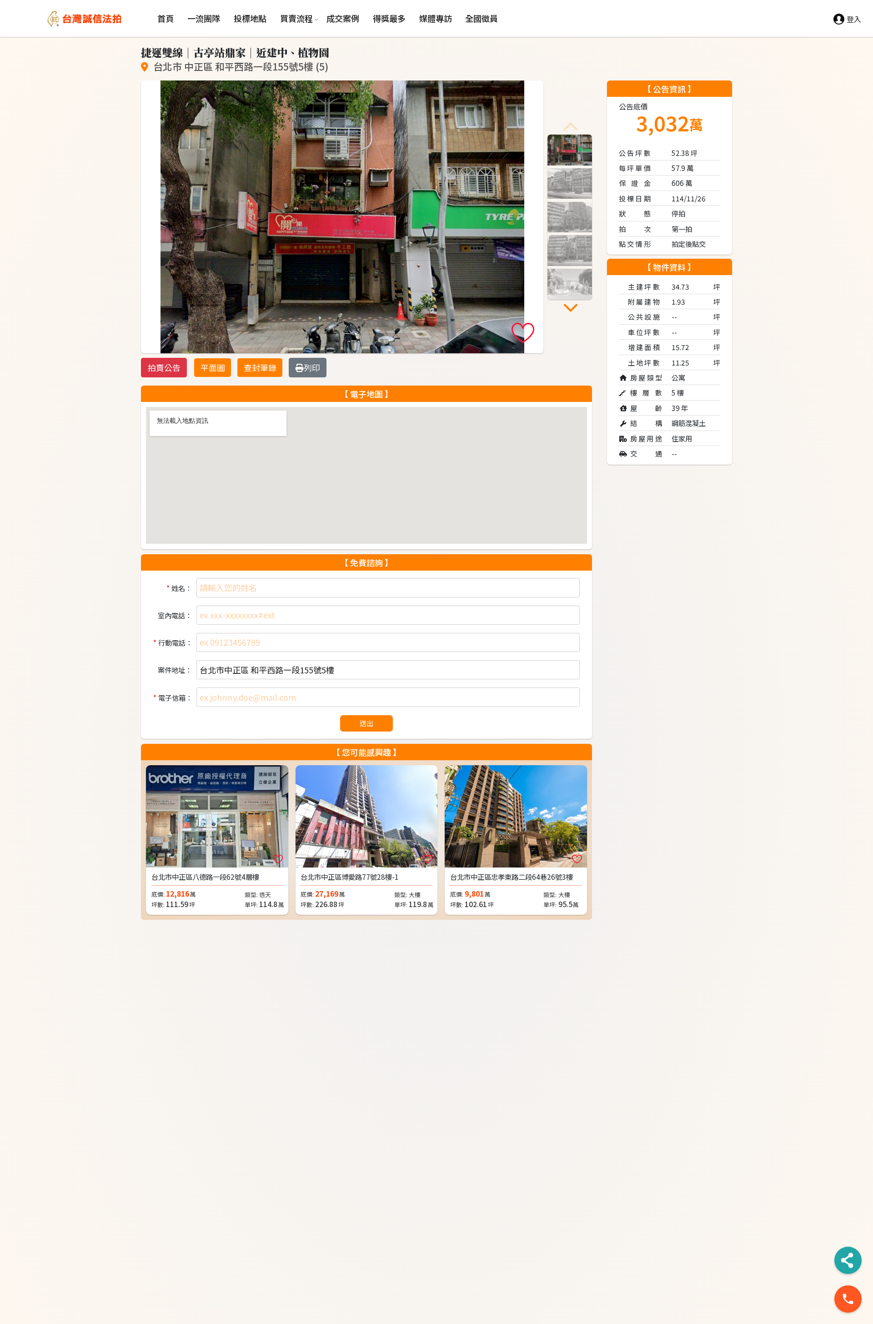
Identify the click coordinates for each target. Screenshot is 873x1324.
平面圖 (213, 367)
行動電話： (174, 642)
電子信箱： (174, 697)
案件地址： (174, 670)
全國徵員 (481, 18)
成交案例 (342, 18)
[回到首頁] (99, 18)
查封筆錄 (260, 367)
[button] (570, 126)
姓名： (181, 588)
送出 (366, 723)
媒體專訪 (435, 18)
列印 (312, 367)
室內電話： (174, 615)
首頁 (165, 18)
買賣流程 (296, 18)
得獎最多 (389, 18)
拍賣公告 (164, 367)
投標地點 (250, 18)
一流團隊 (203, 18)
